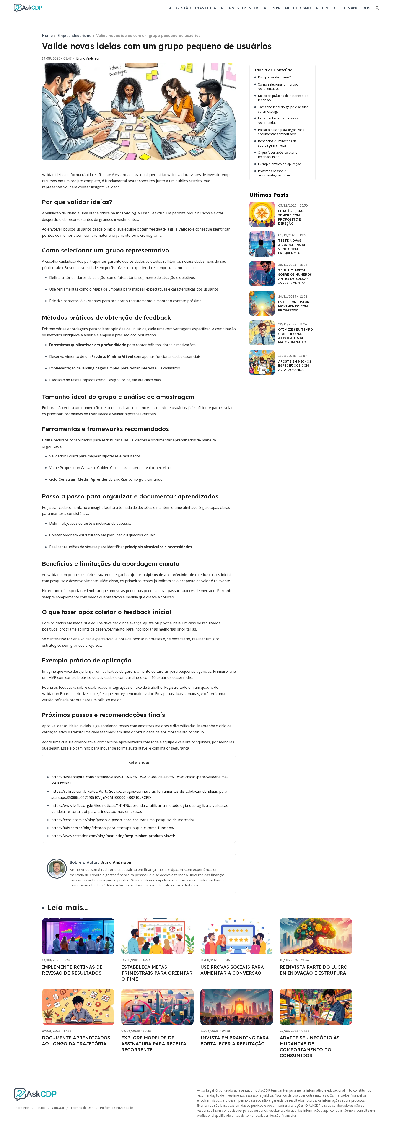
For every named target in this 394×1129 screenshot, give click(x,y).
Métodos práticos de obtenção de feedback (283, 98)
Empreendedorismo (74, 35)
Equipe (41, 1108)
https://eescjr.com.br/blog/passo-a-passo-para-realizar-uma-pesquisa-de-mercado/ (122, 819)
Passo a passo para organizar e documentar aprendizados (281, 132)
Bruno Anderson (88, 58)
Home (47, 35)
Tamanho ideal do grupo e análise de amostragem (283, 109)
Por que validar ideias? (274, 77)
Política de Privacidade (116, 1108)
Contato (58, 1108)
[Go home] (28, 8)
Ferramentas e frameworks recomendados (278, 120)
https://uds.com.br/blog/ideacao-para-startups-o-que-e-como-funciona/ (112, 827)
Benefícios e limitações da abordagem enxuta (277, 143)
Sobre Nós (21, 1108)
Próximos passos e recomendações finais (274, 173)
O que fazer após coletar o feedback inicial (278, 155)
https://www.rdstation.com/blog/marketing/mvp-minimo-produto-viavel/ (113, 835)
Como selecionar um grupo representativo (278, 86)
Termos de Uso (81, 1108)
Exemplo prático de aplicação (279, 164)
